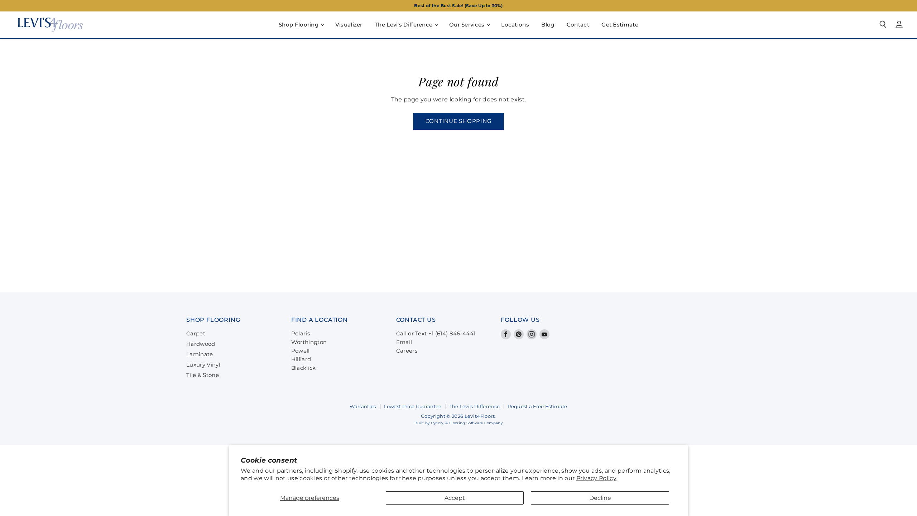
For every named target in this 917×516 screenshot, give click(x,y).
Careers (406, 350)
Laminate (199, 354)
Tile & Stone (202, 375)
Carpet (195, 333)
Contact (578, 24)
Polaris (300, 333)
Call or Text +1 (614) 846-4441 (436, 333)
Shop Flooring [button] (299, 24)
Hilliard (301, 359)
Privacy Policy (596, 478)
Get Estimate (619, 24)
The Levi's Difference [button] (404, 24)
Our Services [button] (467, 24)
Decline (600, 497)
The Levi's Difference (475, 406)
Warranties (363, 406)
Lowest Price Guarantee (413, 406)
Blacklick (303, 367)
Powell (300, 350)
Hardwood (200, 343)
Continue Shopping (459, 121)
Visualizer (349, 24)
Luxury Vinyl (203, 364)
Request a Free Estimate (537, 406)
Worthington (309, 342)
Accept (455, 497)
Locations (515, 24)
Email (404, 342)
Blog (547, 24)
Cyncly (437, 423)
